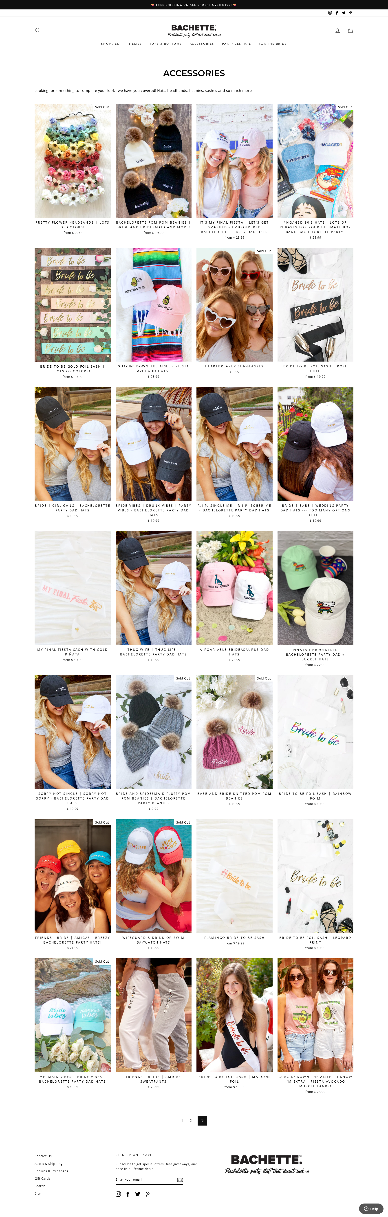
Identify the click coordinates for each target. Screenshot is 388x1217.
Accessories (202, 44)
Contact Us (43, 1156)
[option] (194, 4)
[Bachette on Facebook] (128, 1194)
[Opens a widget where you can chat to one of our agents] (371, 1209)
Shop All (110, 44)
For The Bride (273, 44)
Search (40, 1186)
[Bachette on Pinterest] (147, 1194)
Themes (134, 44)
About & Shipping (48, 1163)
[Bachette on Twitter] (137, 1194)
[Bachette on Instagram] (118, 1194)
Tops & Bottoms (166, 44)
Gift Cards (43, 1178)
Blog (38, 1193)
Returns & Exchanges (51, 1171)
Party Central (236, 44)
